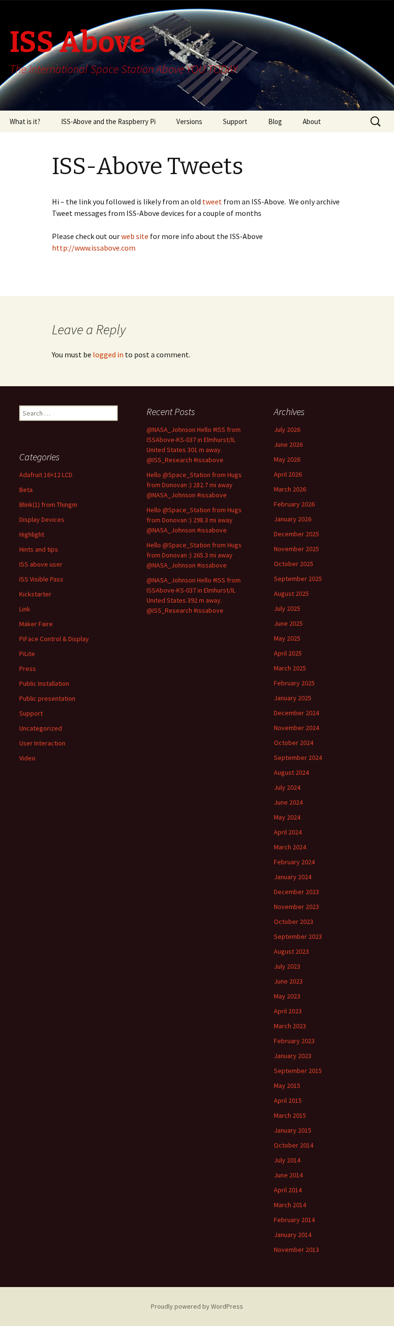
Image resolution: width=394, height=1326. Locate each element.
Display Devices (41, 519)
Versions (189, 121)
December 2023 (296, 891)
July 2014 (287, 1160)
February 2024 (294, 862)
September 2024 (298, 757)
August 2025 (291, 593)
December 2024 (296, 712)
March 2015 (290, 1115)
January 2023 (292, 1055)
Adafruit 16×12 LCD (46, 474)
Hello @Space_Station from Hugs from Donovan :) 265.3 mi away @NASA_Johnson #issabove (194, 555)
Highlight (31, 534)
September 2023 (298, 936)
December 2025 (296, 534)
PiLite (27, 653)
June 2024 (288, 802)
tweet (211, 201)
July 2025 (287, 608)
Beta (26, 489)
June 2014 (288, 1175)
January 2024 (292, 876)
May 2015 (287, 1085)
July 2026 (287, 429)
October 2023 (293, 921)
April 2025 (288, 653)
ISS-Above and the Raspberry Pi (108, 121)
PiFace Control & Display (54, 638)
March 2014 (290, 1204)
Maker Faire (36, 623)
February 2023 (294, 1040)
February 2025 (294, 683)
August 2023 (291, 951)
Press (27, 668)
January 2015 (292, 1130)
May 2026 (287, 459)
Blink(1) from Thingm (48, 504)
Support (235, 121)
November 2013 (296, 1249)
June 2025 (288, 623)
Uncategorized (40, 728)
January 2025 (292, 698)
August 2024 (291, 772)
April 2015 (288, 1100)
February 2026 (294, 504)
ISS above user (40, 564)
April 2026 (288, 474)
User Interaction (42, 743)
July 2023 (287, 966)
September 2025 (298, 578)
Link (24, 609)
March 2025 (290, 668)
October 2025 (293, 563)
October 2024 (293, 742)
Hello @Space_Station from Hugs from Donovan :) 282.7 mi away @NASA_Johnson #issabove (194, 484)
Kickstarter (35, 594)
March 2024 (290, 847)
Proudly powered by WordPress (197, 1306)
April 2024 (288, 832)
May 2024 (287, 817)
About (312, 121)
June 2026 (288, 444)
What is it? (25, 121)
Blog (275, 121)
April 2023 (288, 1011)
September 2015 (298, 1070)
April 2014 (288, 1190)
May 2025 (287, 638)
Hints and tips (38, 549)
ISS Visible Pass (41, 579)
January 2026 (292, 519)
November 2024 (296, 727)
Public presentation (47, 698)
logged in (108, 354)
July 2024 (287, 787)
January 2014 (292, 1234)
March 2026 (290, 489)
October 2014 (293, 1145)
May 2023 (287, 996)
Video (27, 758)
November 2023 (296, 906)
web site (135, 236)
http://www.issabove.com (93, 248)
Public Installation (44, 683)
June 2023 (288, 981)
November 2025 (296, 548)
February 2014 (294, 1219)
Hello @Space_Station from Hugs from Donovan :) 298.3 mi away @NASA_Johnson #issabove (194, 519)
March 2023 (290, 1026)
